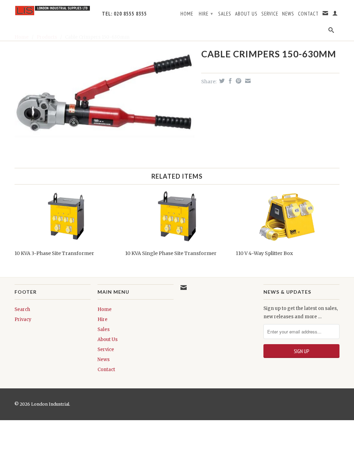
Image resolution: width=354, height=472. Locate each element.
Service (269, 14)
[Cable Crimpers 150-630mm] (104, 92)
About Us (246, 14)
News (288, 14)
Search (22, 309)
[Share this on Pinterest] (237, 81)
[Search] (331, 31)
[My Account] (335, 14)
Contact (308, 14)
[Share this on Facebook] (229, 81)
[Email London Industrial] (325, 14)
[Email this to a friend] (247, 81)
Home (186, 14)
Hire (206, 13)
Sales (224, 14)
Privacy (23, 319)
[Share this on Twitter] (221, 81)
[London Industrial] (53, 10)
